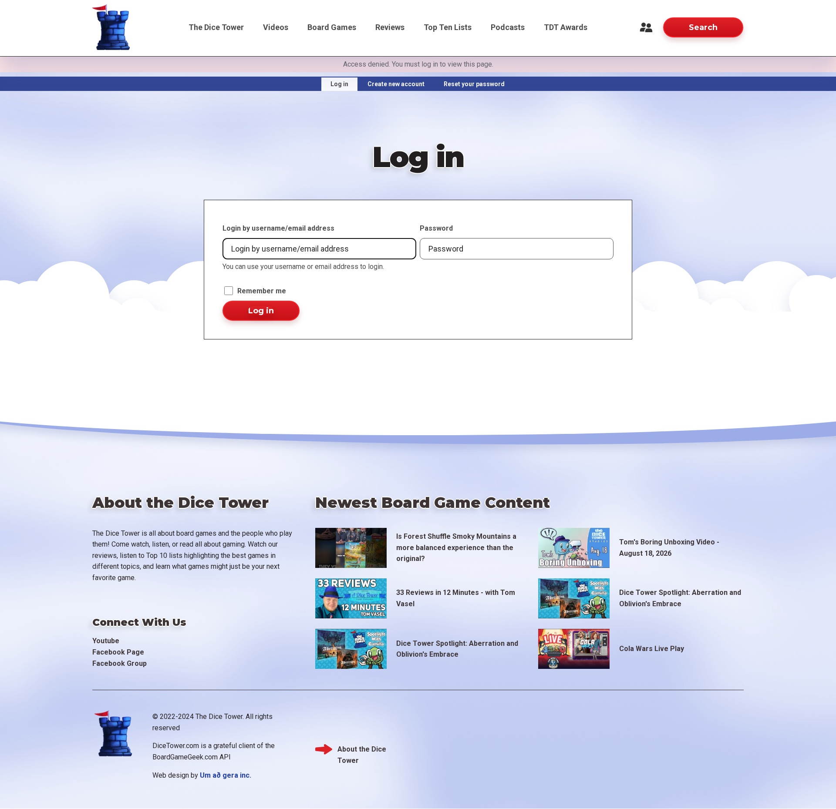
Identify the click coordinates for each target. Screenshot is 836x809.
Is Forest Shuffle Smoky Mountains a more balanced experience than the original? (456, 547)
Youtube (105, 641)
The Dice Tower (216, 27)
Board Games (331, 27)
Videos (275, 27)
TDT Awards (565, 27)
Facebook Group (119, 663)
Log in (339, 84)
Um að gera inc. (225, 775)
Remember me (261, 291)
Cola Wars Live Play (651, 649)
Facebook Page (118, 652)
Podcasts (508, 27)
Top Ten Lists (448, 27)
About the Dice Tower (361, 750)
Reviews (390, 27)
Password (436, 228)
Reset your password (474, 84)
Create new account (396, 84)
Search (703, 27)
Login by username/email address (278, 228)
